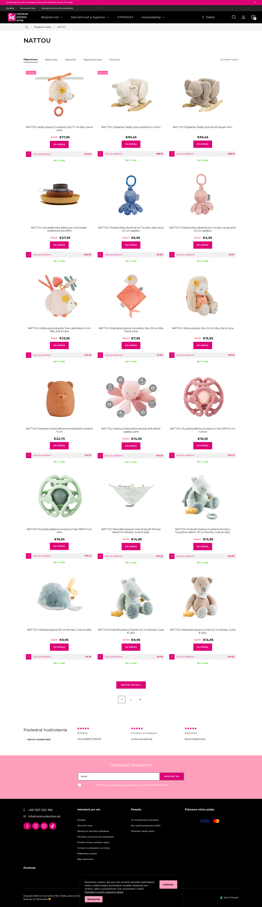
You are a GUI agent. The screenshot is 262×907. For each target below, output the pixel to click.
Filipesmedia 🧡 (43, 899)
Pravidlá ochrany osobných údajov (93, 842)
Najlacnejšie (51, 59)
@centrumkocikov (52, 826)
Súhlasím (168, 884)
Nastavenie (93, 899)
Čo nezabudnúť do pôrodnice (145, 820)
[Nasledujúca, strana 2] (131, 699)
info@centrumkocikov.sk (44, 816)
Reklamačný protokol (87, 853)
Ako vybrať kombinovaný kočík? (145, 825)
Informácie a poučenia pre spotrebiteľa (95, 836)
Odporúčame (31, 59)
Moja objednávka (85, 859)
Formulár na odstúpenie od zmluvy (93, 847)
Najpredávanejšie (93, 59)
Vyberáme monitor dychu (143, 831)
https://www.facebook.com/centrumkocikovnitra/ (27, 826)
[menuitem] (52, 17)
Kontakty (10, 8)
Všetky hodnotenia (39, 739)
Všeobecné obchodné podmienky (57, 8)
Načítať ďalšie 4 (131, 684)
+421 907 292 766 (40, 810)
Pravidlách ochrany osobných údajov (104, 892)
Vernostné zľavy (27, 8)
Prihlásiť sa (171, 776)
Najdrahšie (70, 59)
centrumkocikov (35, 826)
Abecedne (114, 59)
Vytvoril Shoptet (231, 897)
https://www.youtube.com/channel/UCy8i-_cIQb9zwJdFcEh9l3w (44, 826)
